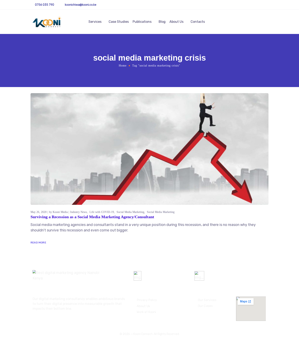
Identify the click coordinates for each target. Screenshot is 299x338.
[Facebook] (267, 6)
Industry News (78, 212)
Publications (142, 22)
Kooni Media (60, 212)
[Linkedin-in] (261, 6)
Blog (162, 22)
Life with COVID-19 (101, 212)
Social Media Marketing (130, 212)
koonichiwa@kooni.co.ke (80, 5)
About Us (176, 22)
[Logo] (47, 22)
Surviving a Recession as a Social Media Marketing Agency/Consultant (92, 217)
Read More (38, 242)
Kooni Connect (143, 334)
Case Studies (119, 22)
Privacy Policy (147, 300)
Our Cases (205, 306)
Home (123, 65)
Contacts (198, 22)
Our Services (207, 300)
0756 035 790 (156, 274)
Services (94, 22)
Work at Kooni (146, 312)
